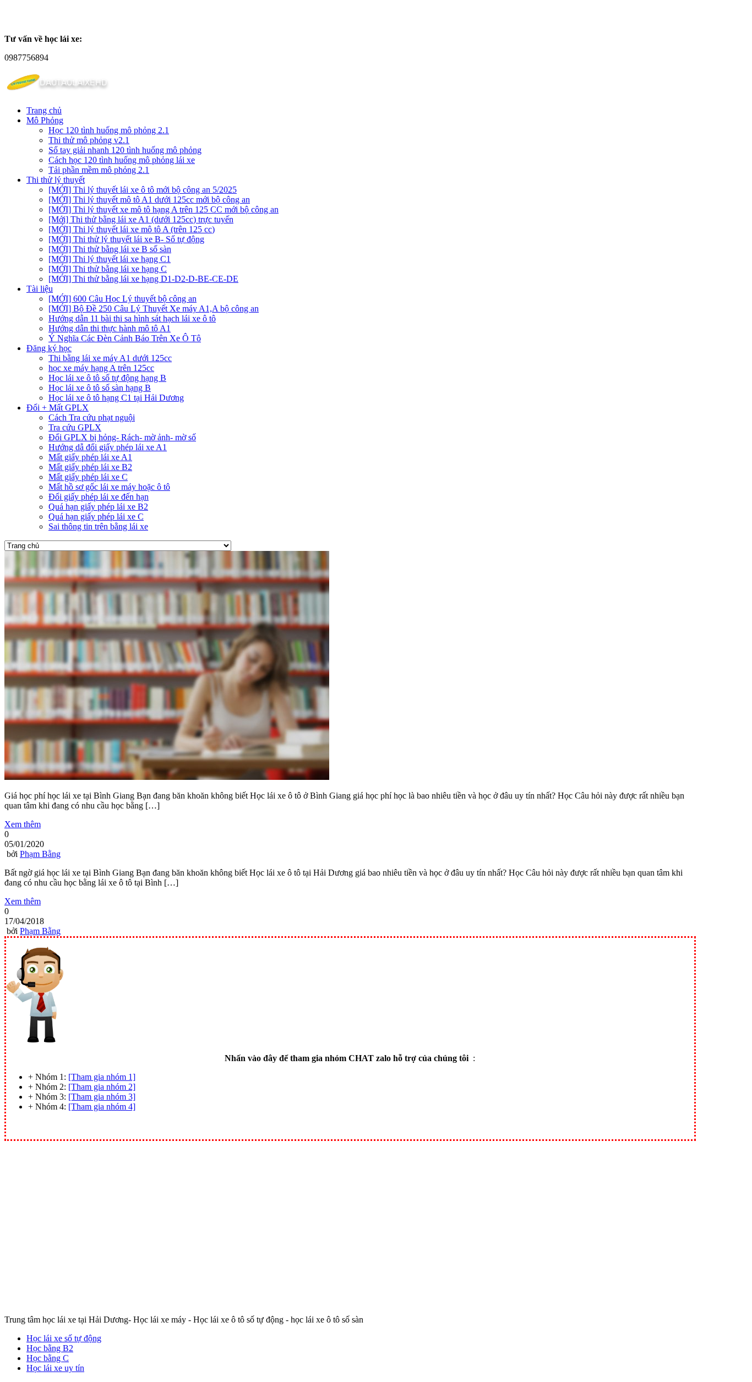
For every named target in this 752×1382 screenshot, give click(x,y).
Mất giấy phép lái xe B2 (90, 467)
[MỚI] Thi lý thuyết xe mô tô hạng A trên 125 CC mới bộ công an (163, 209)
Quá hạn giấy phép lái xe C (96, 516)
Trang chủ (44, 110)
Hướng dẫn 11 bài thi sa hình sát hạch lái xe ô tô (132, 318)
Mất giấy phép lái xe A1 (90, 457)
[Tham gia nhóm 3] (101, 1096)
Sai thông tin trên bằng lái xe (98, 526)
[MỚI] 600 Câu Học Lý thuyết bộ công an (122, 298)
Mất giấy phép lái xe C (88, 477)
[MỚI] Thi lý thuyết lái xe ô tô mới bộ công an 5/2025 (142, 189)
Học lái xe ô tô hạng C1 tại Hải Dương (116, 397)
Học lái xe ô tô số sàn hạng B (99, 387)
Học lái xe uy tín (55, 1368)
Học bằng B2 (49, 1348)
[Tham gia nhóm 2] (101, 1086)
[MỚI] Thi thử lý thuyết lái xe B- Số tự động (126, 239)
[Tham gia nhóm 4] (101, 1106)
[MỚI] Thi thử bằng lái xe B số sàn (109, 249)
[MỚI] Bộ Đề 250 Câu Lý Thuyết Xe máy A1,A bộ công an (153, 308)
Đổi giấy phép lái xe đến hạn (98, 496)
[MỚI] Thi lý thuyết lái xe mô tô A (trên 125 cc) (131, 229)
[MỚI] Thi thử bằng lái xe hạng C (107, 269)
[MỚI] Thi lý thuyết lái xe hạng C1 (109, 259)
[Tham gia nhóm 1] (101, 1076)
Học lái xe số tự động (63, 1338)
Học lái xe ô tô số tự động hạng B (107, 378)
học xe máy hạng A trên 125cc (101, 368)
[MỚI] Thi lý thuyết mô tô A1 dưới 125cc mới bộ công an (149, 199)
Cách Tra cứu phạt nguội (91, 417)
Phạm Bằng (40, 854)
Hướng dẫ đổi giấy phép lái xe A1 (107, 447)
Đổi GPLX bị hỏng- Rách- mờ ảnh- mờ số (122, 437)
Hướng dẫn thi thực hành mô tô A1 (109, 328)
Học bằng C (47, 1358)
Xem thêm (22, 824)
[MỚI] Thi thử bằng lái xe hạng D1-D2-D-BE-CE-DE (143, 278)
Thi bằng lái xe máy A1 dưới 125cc (110, 358)
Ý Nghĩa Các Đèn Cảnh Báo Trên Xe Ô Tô (124, 338)
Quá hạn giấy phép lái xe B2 (98, 506)
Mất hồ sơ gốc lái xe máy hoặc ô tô (109, 486)
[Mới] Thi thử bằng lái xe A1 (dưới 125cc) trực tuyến (140, 219)
